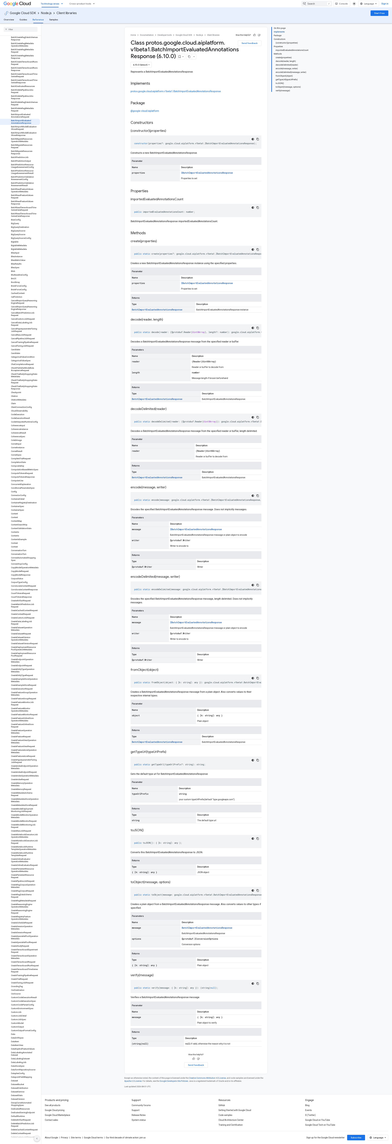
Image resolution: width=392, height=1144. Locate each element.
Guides (23, 19)
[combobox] (316, 3)
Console (343, 3)
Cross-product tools (80, 3)
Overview (9, 19)
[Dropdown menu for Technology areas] (63, 3)
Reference (38, 19)
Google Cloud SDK (23, 13)
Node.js (46, 13)
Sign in (384, 3)
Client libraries (67, 13)
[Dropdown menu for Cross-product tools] (94, 3)
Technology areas (50, 3)
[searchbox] (21, 29)
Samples (53, 19)
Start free (379, 13)
